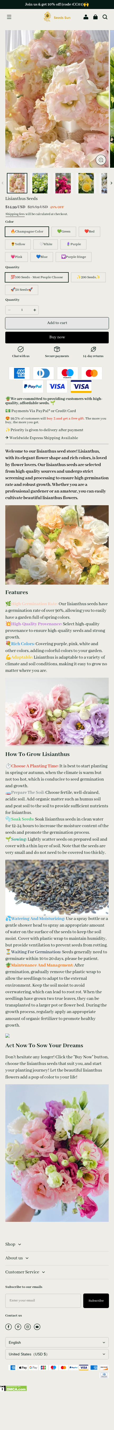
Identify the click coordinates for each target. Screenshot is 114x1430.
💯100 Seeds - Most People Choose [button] (37, 277)
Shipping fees (15, 214)
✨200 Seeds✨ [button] (88, 277)
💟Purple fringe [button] (73, 257)
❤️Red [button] (89, 231)
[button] (9, 17)
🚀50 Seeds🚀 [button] (22, 290)
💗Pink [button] (16, 257)
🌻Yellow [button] (18, 244)
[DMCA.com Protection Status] (13, 1390)
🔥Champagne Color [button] (27, 231)
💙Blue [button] (41, 257)
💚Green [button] (64, 231)
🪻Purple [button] (73, 244)
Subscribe (96, 1301)
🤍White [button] (45, 244)
